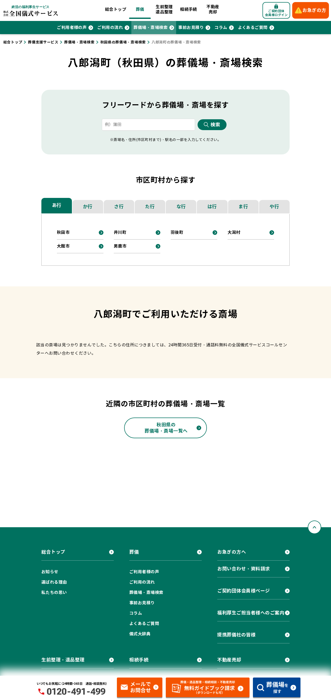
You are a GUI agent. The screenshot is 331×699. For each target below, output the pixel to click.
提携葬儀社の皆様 (236, 635)
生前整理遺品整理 (164, 9)
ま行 (243, 207)
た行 (150, 207)
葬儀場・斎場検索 (150, 27)
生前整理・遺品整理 (63, 660)
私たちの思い (54, 592)
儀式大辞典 (140, 634)
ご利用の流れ (110, 27)
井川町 (120, 232)
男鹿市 (120, 246)
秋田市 (63, 232)
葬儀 (140, 9)
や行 (274, 207)
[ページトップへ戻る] (314, 527)
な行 (181, 207)
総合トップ (115, 9)
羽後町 (177, 232)
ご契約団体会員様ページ (243, 591)
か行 (88, 207)
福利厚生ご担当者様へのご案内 (250, 613)
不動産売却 (212, 9)
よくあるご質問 (253, 27)
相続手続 (188, 9)
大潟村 (234, 232)
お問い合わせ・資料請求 (243, 569)
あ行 (57, 205)
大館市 (63, 246)
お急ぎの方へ (231, 552)
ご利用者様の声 (72, 27)
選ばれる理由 (54, 582)
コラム (220, 27)
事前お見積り (191, 27)
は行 (212, 207)
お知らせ (49, 572)
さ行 (119, 207)
